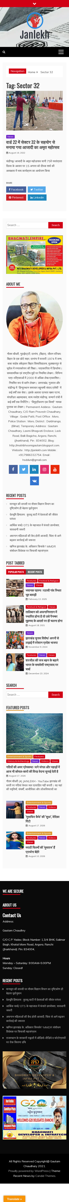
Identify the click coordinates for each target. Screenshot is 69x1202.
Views (39, 585)
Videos (45, 761)
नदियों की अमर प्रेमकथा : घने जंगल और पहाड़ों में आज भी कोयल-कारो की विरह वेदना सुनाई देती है (33, 769)
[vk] (34, 480)
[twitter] (23, 469)
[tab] (16, 572)
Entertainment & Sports (19, 756)
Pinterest (17, 197)
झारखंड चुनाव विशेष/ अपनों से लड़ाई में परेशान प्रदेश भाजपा (42, 640)
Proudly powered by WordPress (29, 1171)
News (10, 136)
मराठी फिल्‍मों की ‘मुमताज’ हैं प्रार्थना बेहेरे (40, 849)
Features (31, 580)
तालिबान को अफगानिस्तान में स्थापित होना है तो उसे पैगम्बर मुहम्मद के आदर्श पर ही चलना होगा (44, 616)
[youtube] (55, 469)
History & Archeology (18, 761)
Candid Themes (45, 1176)
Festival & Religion (49, 580)
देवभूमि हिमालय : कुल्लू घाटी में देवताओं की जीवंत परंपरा (33, 999)
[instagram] (44, 469)
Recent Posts (35, 572)
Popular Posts (16, 572)
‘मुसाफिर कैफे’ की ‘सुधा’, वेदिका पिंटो (42, 818)
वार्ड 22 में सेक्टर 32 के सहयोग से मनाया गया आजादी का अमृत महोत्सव (32, 144)
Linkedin (38, 197)
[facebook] (13, 469)
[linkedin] (34, 469)
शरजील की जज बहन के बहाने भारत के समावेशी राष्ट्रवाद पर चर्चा (42, 664)
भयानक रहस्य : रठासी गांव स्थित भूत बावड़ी (43, 592)
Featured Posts (17, 707)
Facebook (17, 189)
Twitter (38, 189)
